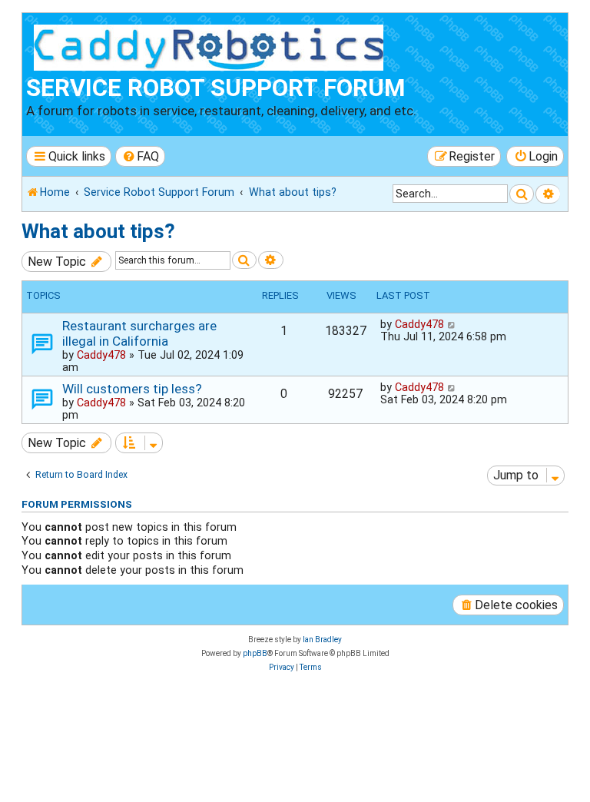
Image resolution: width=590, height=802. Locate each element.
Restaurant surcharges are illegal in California (139, 333)
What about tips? (98, 231)
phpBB (255, 653)
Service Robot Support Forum (215, 88)
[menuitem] (140, 156)
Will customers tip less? (132, 388)
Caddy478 (101, 355)
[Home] (211, 45)
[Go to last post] (452, 324)
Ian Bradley (322, 639)
